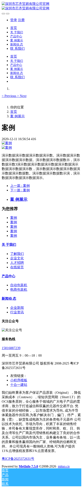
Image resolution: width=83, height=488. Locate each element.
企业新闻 (17, 307)
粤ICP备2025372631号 (18, 458)
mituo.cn (64, 466)
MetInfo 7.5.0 (28, 466)
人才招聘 (17, 262)
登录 (13, 20)
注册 (21, 20)
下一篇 (20, 190)
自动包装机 (18, 285)
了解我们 (17, 254)
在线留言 (17, 267)
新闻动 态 (9, 298)
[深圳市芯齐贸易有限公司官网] (41, 6)
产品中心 (8, 276)
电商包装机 (18, 289)
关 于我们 (9, 244)
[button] (9, 96)
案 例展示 (17, 116)
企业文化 (17, 258)
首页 (13, 28)
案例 (13, 217)
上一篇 (20, 185)
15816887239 (11, 348)
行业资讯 (17, 312)
